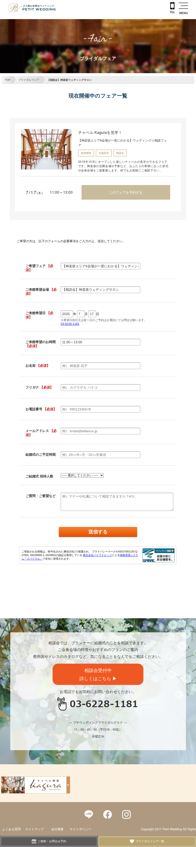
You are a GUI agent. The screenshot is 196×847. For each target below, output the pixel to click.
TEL (172, 12)
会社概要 (57, 829)
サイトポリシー (80, 829)
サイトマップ (34, 829)
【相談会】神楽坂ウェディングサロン (69, 80)
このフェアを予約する (125, 192)
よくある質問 (11, 829)
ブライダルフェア (28, 80)
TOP (7, 80)
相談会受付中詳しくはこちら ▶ (98, 674)
